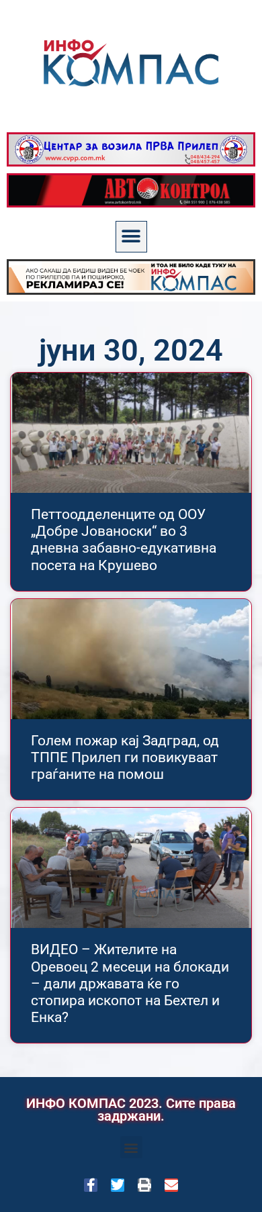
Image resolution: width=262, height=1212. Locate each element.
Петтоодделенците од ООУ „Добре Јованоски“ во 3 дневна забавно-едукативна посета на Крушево (123, 539)
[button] (131, 236)
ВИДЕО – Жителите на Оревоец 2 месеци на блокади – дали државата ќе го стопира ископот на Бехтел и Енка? (130, 983)
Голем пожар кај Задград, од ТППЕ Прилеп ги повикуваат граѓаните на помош (125, 757)
